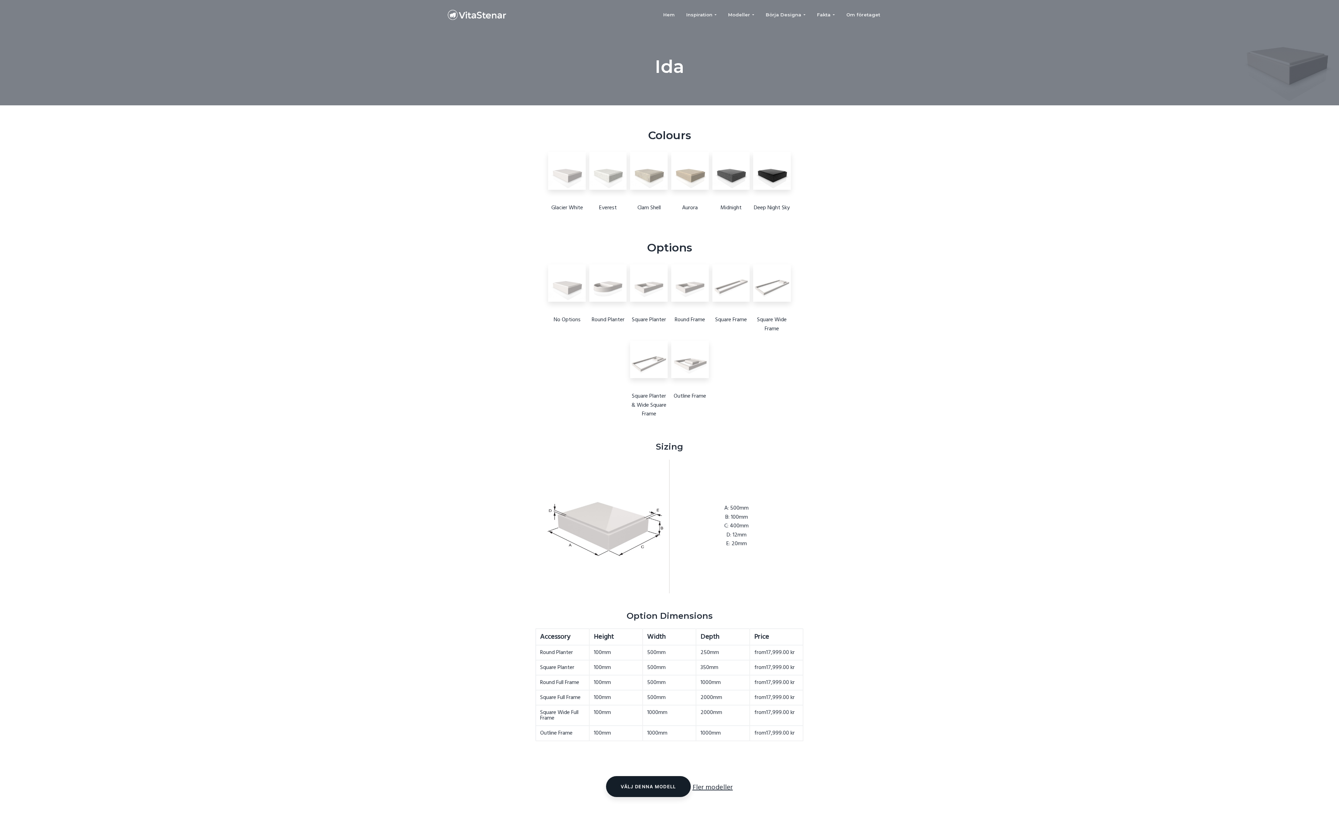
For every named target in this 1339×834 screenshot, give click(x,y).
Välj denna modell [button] (648, 786)
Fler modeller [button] (713, 787)
